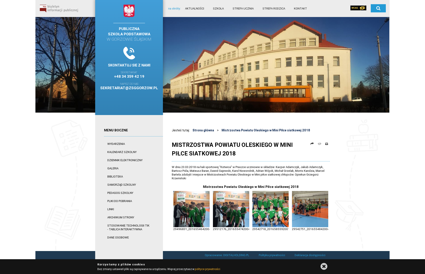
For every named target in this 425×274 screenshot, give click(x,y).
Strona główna (203, 130)
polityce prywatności (207, 269)
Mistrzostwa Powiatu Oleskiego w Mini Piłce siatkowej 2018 (266, 130)
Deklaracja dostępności (310, 255)
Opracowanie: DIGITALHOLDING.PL (227, 255)
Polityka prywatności (272, 255)
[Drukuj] (326, 143)
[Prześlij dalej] (312, 143)
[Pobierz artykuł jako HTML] (319, 143)
